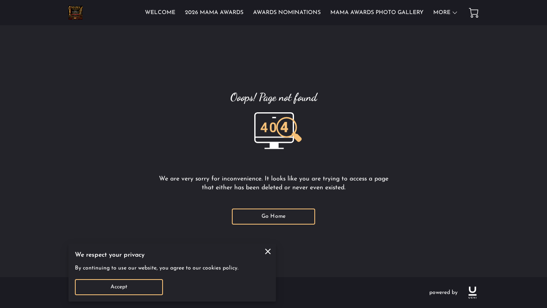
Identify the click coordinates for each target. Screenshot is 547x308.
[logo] (473, 292)
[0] (474, 13)
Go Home (273, 216)
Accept (119, 287)
